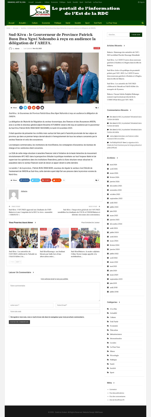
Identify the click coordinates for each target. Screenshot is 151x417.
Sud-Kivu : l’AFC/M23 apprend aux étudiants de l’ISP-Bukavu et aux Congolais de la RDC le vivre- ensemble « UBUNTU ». (30, 212)
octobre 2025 (115, 194)
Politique (62, 2)
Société (75, 2)
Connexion (113, 389)
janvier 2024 (115, 249)
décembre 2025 (116, 186)
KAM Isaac (99, 412)
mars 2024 (114, 241)
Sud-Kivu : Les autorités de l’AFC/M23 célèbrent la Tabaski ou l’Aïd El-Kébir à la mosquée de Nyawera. (122, 86)
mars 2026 (114, 173)
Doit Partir (88, 2)
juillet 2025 (114, 207)
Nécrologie (114, 355)
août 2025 (113, 203)
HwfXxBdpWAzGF (116, 142)
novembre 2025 (116, 190)
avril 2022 (113, 258)
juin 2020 (113, 271)
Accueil (31, 2)
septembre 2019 (116, 279)
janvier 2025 (114, 220)
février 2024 (114, 245)
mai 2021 (113, 266)
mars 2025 (114, 216)
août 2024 (114, 228)
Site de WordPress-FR (116, 400)
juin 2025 (113, 211)
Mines (112, 351)
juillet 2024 (114, 232)
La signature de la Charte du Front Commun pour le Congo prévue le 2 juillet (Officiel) (124, 145)
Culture (47, 2)
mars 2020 (114, 275)
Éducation (114, 330)
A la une (96, 48)
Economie (54, 2)
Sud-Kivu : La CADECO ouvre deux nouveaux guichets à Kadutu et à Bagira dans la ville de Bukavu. (124, 63)
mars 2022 (114, 262)
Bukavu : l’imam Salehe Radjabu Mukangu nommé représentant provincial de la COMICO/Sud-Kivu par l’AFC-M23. (123, 97)
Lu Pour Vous (97, 2)
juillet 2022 (114, 254)
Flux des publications (116, 393)
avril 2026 (113, 169)
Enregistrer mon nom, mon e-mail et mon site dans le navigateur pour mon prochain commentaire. (47, 317)
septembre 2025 (116, 198)
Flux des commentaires (117, 396)
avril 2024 (114, 237)
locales (113, 343)
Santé (69, 2)
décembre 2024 (116, 224)
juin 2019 (113, 283)
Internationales (116, 339)
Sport (81, 2)
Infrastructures (116, 334)
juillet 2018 (114, 292)
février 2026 (114, 177)
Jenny (112, 136)
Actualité (38, 2)
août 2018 (113, 288)
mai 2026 (113, 165)
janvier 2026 (114, 182)
